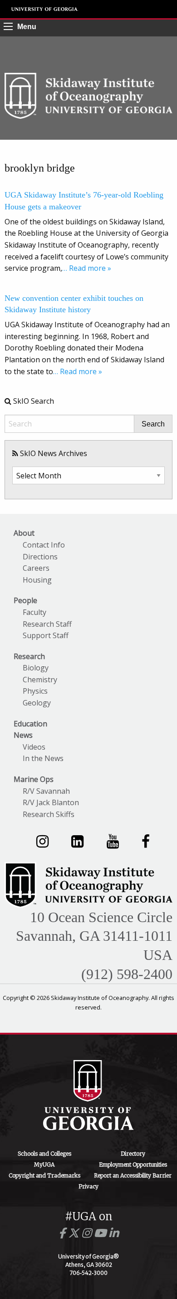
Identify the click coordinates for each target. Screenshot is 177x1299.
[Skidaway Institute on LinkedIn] (77, 841)
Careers (36, 568)
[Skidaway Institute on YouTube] (113, 841)
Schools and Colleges (44, 1153)
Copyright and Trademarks (44, 1175)
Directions (40, 557)
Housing (37, 580)
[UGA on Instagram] (88, 1233)
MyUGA (44, 1164)
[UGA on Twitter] (75, 1233)
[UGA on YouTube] (101, 1233)
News (23, 735)
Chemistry (40, 680)
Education (30, 724)
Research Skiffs (48, 814)
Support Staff (46, 635)
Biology (36, 668)
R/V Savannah (46, 791)
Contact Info (44, 545)
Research (29, 656)
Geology (37, 703)
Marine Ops (34, 779)
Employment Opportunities (133, 1164)
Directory (133, 1153)
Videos (34, 747)
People (25, 600)
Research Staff (47, 624)
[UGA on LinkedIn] (113, 1233)
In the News (43, 758)
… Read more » (86, 268)
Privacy (88, 1186)
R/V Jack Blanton (51, 802)
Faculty (34, 612)
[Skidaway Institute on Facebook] (146, 841)
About (24, 533)
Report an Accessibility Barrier (133, 1175)
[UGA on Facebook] (63, 1233)
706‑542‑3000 (88, 1272)
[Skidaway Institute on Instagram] (42, 841)
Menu (26, 26)
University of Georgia (45, 9)
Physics (35, 691)
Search (153, 424)
